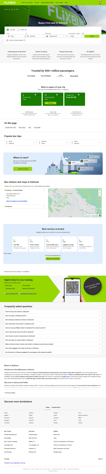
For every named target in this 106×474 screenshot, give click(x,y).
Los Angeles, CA (34, 445)
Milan (79, 418)
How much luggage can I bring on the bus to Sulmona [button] (21, 348)
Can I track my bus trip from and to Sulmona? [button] (19, 332)
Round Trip (24, 30)
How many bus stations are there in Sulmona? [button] (19, 320)
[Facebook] (98, 463)
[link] (53, 163)
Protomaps (87, 215)
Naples (6, 415)
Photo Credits (46, 469)
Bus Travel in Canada (10, 441)
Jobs (55, 438)
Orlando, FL (32, 448)
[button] (25, 190)
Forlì (79, 413)
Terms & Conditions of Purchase (63, 441)
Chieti (55, 415)
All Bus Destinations (10, 434)
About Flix (56, 434)
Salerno (31, 413)
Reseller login (57, 452)
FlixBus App (65, 376)
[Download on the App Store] (20, 463)
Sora (55, 420)
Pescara (6, 423)
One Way (12, 30)
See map (50, 103)
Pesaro (56, 413)
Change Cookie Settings (73, 469)
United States (33, 434)
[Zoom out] (99, 192)
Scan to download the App (72, 295)
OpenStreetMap (95, 215)
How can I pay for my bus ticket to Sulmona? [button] (19, 340)
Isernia (55, 423)
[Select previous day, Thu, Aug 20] (64, 36)
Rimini (30, 415)
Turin (79, 420)
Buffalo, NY (32, 452)
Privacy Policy (38, 469)
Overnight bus (8, 445)
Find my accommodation (16, 40)
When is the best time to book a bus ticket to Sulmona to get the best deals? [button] (29, 344)
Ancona (31, 418)
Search (92, 36)
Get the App (8, 452)
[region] (75, 202)
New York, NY (33, 438)
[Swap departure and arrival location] (25, 36)
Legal (32, 469)
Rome (6, 413)
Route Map (7, 438)
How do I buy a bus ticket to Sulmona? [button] (17, 311)
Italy (17, 9)
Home (6, 9)
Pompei (56, 418)
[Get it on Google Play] (10, 463)
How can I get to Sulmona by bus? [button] (15, 315)
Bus (12, 9)
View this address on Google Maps (16, 201)
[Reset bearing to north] (99, 195)
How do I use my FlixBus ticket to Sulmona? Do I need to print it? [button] (25, 328)
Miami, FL (32, 441)
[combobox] (18, 36)
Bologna (6, 420)
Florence (6, 418)
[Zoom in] (99, 190)
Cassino (31, 423)
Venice (80, 423)
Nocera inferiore (83, 415)
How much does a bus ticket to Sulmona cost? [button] (19, 324)
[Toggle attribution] (100, 215)
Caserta (31, 420)
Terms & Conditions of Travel (62, 445)
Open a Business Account (61, 448)
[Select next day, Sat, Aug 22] (66, 36)
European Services (9, 448)
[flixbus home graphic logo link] (10, 2)
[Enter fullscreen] (99, 198)
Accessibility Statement (57, 469)
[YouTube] (99, 463)
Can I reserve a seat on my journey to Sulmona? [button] (20, 336)
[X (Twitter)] (100, 463)
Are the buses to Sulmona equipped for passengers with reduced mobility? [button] (28, 352)
